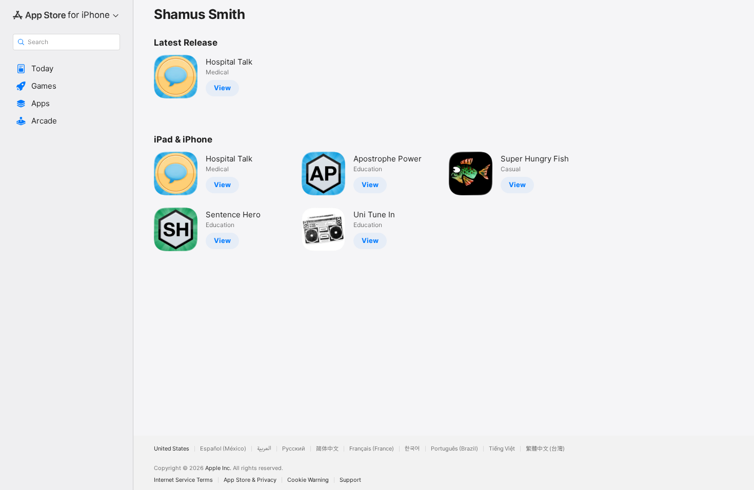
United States (171, 449)
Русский (293, 449)
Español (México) (223, 449)
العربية (264, 449)
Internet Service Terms (183, 480)
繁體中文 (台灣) (545, 449)
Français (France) (371, 449)
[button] (66, 68)
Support (350, 480)
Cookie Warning (308, 480)
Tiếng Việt (502, 449)
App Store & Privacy (250, 480)
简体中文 (327, 449)
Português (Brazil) (454, 449)
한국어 (412, 449)
